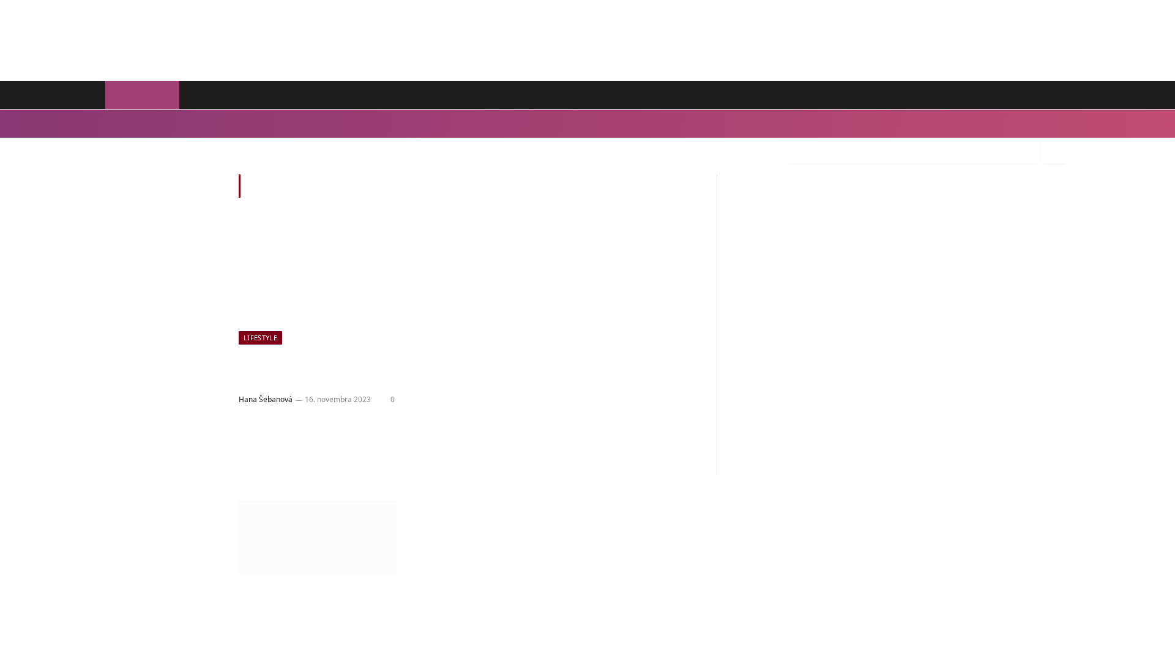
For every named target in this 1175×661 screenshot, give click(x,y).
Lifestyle (125, 123)
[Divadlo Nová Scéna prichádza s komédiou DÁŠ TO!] (348, 283)
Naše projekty (512, 94)
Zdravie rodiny (371, 94)
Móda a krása (175, 123)
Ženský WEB (141, 94)
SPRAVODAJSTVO (911, 94)
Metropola (442, 94)
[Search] (1054, 151)
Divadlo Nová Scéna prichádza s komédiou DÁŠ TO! (329, 370)
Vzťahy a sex (364, 123)
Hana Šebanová (268, 399)
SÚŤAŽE (987, 94)
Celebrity (263, 123)
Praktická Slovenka (283, 94)
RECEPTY (1045, 94)
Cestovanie (310, 123)
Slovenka (206, 94)
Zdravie (223, 123)
